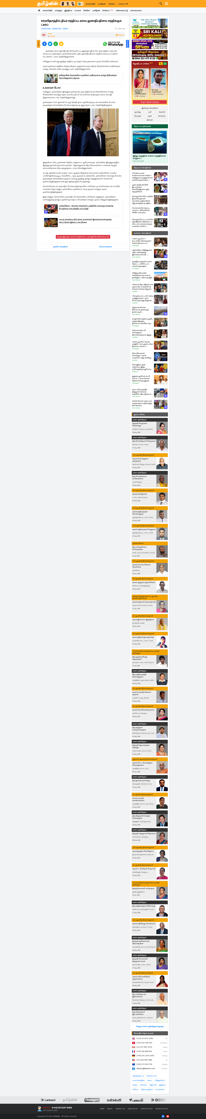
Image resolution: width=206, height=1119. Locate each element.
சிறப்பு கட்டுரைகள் (142, 126)
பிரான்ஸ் (143, 1085)
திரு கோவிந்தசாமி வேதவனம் (144, 441)
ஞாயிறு (138, 112)
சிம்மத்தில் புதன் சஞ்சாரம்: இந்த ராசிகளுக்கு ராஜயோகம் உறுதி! (142, 367)
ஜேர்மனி (153, 1085)
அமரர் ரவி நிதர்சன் (139, 494)
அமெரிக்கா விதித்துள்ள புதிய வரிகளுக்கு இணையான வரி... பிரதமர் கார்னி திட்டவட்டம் (142, 252)
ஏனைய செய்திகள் (142, 233)
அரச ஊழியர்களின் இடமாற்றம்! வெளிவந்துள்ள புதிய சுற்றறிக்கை (141, 188)
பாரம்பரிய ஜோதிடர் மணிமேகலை (140, 92)
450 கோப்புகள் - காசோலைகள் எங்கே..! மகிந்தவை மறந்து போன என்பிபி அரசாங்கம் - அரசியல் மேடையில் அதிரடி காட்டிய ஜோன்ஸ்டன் (142, 176)
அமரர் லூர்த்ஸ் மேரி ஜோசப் (143, 851)
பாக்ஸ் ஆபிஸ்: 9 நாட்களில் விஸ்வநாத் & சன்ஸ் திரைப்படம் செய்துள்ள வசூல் (141, 241)
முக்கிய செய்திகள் (60, 247)
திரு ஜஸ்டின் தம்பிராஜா (141, 781)
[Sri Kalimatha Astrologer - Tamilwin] (149, 34)
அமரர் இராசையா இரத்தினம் (143, 620)
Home (102, 1109)
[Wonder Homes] (149, 23)
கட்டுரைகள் (160, 1089)
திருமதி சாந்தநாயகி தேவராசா (144, 834)
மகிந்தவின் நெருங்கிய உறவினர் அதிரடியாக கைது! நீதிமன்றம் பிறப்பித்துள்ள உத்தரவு (88, 76)
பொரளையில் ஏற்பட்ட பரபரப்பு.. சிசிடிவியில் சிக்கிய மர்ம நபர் (141, 210)
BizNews (107, 10)
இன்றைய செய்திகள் (150, 108)
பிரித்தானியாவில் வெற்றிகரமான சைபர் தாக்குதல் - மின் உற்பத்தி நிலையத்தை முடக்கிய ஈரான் (142, 275)
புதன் (150, 116)
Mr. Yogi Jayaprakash (156, 91)
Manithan (135, 291)
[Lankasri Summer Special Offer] (149, 44)
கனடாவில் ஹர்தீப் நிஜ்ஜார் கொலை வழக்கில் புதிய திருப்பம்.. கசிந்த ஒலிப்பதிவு (142, 391)
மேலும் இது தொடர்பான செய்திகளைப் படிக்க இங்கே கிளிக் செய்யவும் (83, 237)
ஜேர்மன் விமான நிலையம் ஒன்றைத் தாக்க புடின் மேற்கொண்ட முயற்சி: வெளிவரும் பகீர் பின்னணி (141, 309)
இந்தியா (68, 10)
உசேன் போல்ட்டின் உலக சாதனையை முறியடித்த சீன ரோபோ (142, 403)
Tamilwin (56, 1116)
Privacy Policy (162, 1109)
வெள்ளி (162, 112)
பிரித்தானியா (160, 1080)
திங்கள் (150, 120)
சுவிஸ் (135, 1085)
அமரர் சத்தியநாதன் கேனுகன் (144, 529)
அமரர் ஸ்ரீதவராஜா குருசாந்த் (143, 637)
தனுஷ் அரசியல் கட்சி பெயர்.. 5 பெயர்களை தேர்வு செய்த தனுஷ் (141, 378)
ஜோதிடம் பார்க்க (143, 63)
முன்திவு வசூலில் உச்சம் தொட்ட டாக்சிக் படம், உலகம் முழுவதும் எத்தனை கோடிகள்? (142, 263)
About (110, 1109)
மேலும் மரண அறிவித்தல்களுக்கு (149, 1026)
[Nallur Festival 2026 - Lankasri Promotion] (149, 55)
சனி (149, 112)
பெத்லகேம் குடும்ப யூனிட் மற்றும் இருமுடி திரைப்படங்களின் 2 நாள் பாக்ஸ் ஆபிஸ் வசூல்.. (142, 321)
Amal (50, 33)
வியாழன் (137, 116)
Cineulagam (135, 246)
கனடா (149, 1080)
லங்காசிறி (90, 4)
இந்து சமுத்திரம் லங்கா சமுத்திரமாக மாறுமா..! (149, 157)
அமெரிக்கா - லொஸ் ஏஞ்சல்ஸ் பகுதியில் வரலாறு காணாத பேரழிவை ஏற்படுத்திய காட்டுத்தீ (86, 207)
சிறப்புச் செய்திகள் (142, 168)
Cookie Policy (147, 1109)
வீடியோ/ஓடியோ (147, 1089)
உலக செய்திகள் (139, 1080)
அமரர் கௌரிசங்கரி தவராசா (143, 710)
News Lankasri (136, 257)
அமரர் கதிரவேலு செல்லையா (143, 924)
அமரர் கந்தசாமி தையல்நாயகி (144, 602)
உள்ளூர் (58, 10)
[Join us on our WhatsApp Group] (113, 43)
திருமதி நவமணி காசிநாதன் (143, 888)
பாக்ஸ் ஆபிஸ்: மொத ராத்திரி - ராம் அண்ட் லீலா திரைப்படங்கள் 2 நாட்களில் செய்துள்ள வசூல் (142, 344)
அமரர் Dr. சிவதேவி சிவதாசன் (143, 869)
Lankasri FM (123, 4)
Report (121, 35)
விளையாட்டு (122, 10)
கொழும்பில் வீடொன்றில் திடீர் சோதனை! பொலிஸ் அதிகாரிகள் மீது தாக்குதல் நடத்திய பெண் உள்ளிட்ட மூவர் (142, 199)
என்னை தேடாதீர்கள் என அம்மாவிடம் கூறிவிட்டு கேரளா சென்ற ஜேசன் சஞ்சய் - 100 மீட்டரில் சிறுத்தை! (142, 286)
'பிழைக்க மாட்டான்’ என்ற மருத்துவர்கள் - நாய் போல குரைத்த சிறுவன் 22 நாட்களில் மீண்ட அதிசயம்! (142, 298)
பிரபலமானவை (105, 247)
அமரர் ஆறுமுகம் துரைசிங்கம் (143, 582)
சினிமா (111, 4)
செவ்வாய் (162, 116)
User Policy (133, 1109)
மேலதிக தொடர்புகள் (143, 1033)
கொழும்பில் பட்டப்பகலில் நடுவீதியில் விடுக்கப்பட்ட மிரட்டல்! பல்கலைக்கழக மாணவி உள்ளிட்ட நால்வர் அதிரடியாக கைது (142, 222)
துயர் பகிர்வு (139, 414)
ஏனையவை (136, 10)
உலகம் (78, 10)
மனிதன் (102, 4)
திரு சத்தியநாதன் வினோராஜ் (143, 906)
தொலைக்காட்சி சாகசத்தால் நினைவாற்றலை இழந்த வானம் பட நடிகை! (142, 332)
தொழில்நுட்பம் (138, 1076)
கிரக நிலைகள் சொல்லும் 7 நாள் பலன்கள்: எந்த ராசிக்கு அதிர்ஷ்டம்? (141, 355)
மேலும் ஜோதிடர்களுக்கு (150, 102)
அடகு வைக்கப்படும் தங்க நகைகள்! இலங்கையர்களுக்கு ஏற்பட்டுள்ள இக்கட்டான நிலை (85, 220)
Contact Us (120, 1109)
